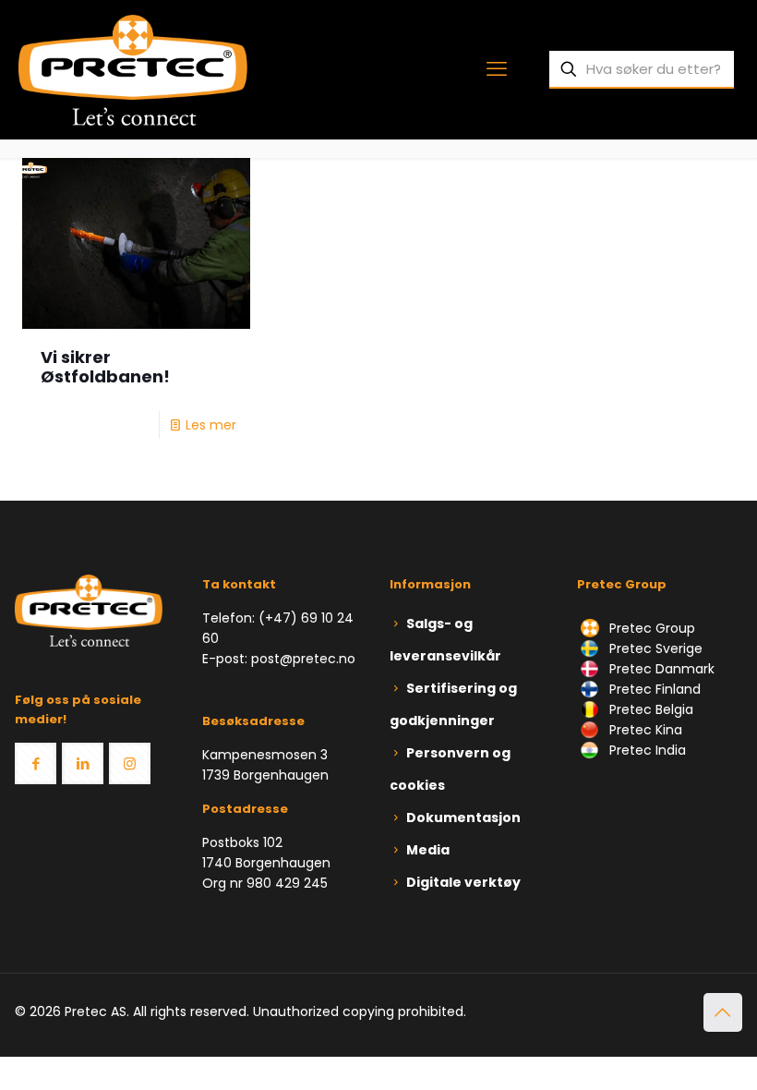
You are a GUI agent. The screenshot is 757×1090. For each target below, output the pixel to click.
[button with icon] (35, 763)
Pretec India (646, 750)
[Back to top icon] (722, 1012)
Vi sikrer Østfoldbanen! (105, 366)
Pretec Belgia (649, 709)
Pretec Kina (644, 730)
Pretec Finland (653, 689)
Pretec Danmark (660, 669)
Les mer (211, 425)
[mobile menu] (496, 69)
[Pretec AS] (132, 69)
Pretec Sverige (656, 648)
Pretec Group (650, 628)
